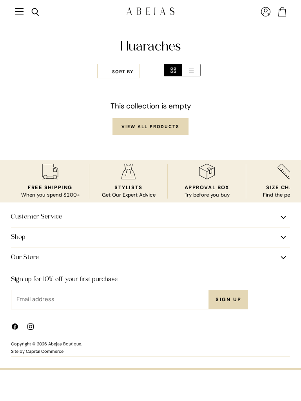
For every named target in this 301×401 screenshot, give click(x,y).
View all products (150, 126)
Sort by (122, 71)
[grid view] (173, 70)
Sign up (228, 299)
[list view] (191, 70)
